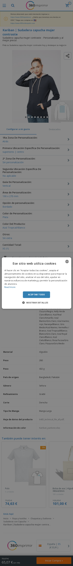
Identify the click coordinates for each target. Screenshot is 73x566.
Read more (10, 287)
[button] (36, 302)
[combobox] (67, 261)
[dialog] (36, 283)
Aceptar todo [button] (36, 294)
